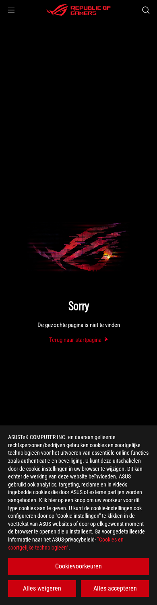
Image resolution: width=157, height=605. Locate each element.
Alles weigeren (42, 588)
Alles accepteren (115, 588)
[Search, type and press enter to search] (145, 10)
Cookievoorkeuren (78, 566)
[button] (11, 10)
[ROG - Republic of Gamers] (78, 10)
